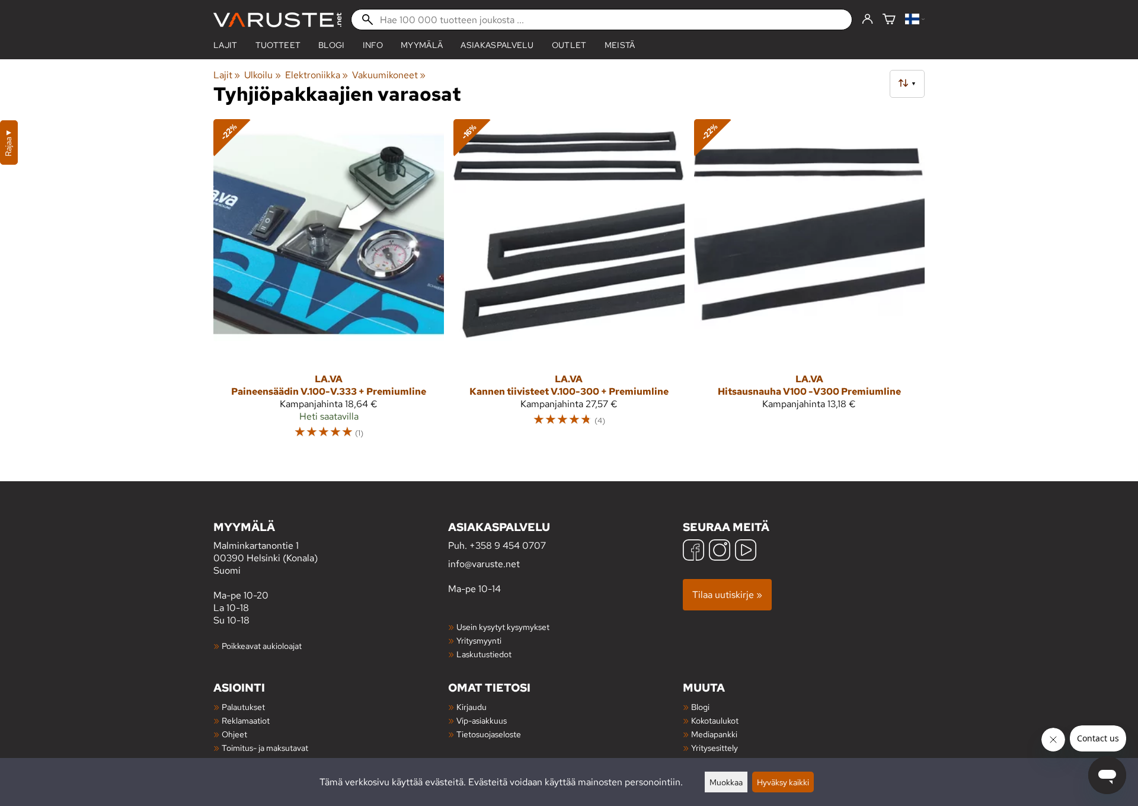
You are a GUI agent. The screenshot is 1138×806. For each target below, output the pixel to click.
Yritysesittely (714, 747)
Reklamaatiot (246, 720)
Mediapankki (714, 734)
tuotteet (278, 45)
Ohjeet (234, 734)
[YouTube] (745, 551)
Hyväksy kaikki (783, 782)
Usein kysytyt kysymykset (502, 626)
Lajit (225, 45)
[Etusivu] (277, 19)
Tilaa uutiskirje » (727, 594)
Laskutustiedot (484, 654)
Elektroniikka (316, 75)
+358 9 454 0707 (507, 545)
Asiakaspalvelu (497, 45)
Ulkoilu (262, 75)
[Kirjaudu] (867, 19)
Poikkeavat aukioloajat (262, 645)
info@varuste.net (484, 564)
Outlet (569, 45)
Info (373, 45)
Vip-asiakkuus (481, 720)
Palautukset (243, 706)
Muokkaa (726, 782)
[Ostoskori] (889, 19)
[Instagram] (719, 551)
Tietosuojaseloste (488, 734)
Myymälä (422, 45)
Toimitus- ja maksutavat (265, 747)
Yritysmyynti (478, 640)
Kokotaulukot (715, 720)
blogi (331, 45)
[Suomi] (915, 19)
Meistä (620, 45)
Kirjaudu (471, 706)
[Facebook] (693, 551)
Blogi (700, 706)
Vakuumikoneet (389, 75)
